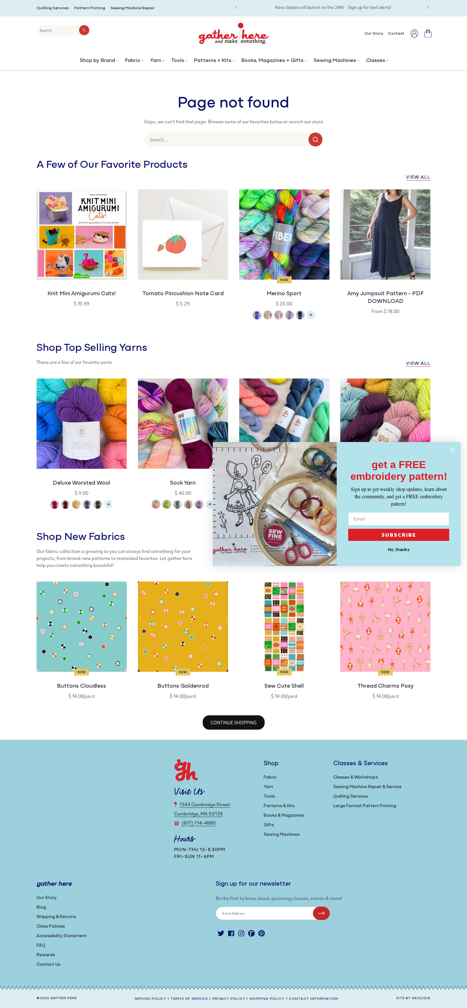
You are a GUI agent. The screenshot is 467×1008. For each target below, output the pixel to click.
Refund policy (150, 999)
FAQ (41, 945)
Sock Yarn (183, 483)
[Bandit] (177, 505)
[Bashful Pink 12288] (54, 505)
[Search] (84, 30)
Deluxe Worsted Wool (81, 483)
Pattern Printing (89, 8)
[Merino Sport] (311, 318)
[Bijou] (188, 505)
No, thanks (398, 549)
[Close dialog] (452, 450)
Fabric (132, 60)
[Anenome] (156, 505)
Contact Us (48, 964)
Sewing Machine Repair (133, 8)
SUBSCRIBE (399, 535)
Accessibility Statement (62, 936)
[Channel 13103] (87, 505)
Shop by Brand (97, 60)
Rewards (46, 955)
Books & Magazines (284, 815)
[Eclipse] (300, 315)
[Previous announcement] (236, 7)
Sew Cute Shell (284, 686)
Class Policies (51, 926)
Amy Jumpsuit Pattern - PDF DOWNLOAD (385, 297)
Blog (41, 907)
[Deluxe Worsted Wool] (108, 507)
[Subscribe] (321, 913)
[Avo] (166, 505)
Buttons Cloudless (81, 686)
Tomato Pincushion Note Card (183, 294)
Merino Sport (284, 294)
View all (418, 177)
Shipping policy (266, 999)
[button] (98, 62)
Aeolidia (421, 998)
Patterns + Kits (212, 60)
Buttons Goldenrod (183, 686)
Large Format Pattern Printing (364, 806)
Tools (177, 60)
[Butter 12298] (76, 505)
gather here (63, 998)
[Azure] (257, 315)
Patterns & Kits (279, 806)
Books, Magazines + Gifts (272, 60)
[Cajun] (267, 315)
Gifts (269, 825)
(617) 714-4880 (199, 823)
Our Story (47, 898)
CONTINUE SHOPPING (234, 722)
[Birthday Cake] (199, 505)
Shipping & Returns (56, 917)
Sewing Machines (335, 60)
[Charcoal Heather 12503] (97, 505)
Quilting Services (53, 8)
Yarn (155, 60)
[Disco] (289, 315)
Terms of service (189, 999)
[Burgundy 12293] (65, 505)
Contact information (313, 999)
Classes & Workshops (355, 777)
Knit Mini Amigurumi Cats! (81, 294)
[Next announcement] (428, 7)
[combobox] (63, 30)
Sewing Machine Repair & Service (367, 787)
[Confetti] (278, 315)
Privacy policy (228, 999)
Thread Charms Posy (385, 686)
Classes (375, 60)
